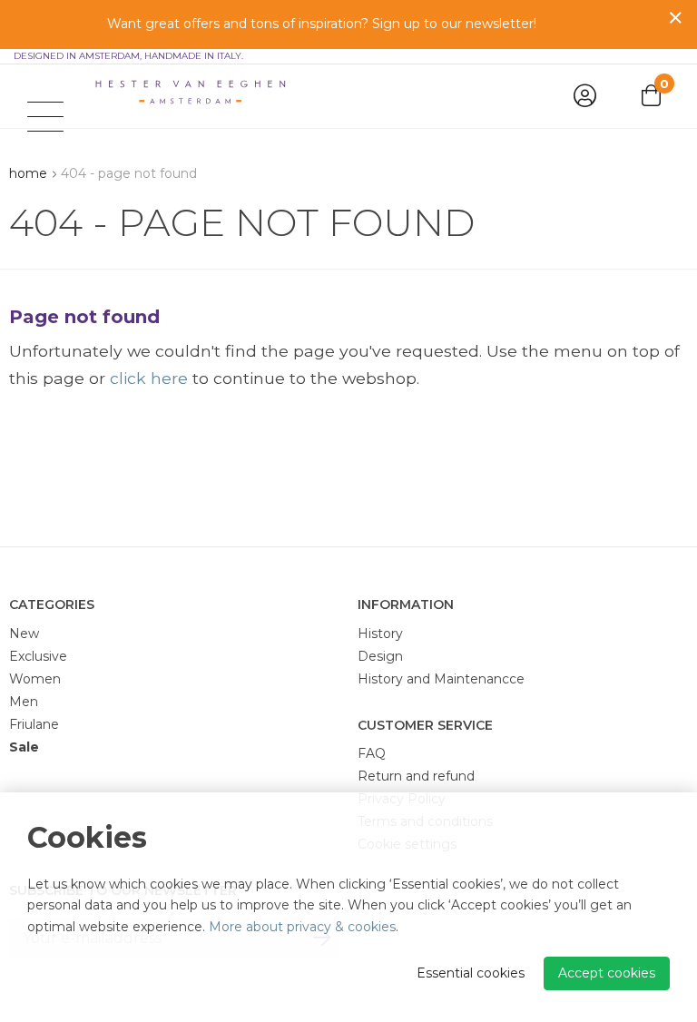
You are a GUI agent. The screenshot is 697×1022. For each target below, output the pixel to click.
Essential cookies (471, 973)
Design (380, 656)
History (380, 633)
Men (23, 701)
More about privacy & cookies (302, 927)
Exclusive (38, 656)
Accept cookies (606, 973)
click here (149, 378)
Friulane (34, 724)
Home (28, 173)
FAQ (372, 753)
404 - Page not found (129, 173)
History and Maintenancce (441, 679)
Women (35, 679)
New (24, 633)
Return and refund (416, 776)
